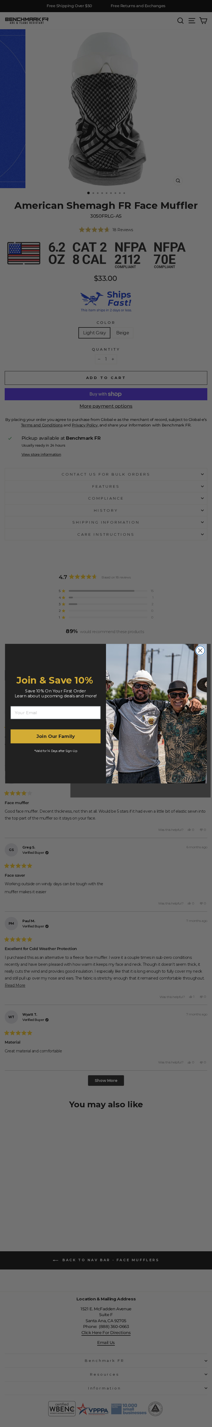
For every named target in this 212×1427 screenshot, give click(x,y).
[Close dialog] (200, 650)
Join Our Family (55, 736)
